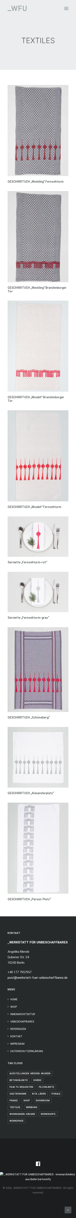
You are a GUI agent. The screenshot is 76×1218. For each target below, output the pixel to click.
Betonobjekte (19, 1080)
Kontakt (16, 1036)
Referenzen (18, 1029)
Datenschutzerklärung (26, 1051)
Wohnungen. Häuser (22, 1114)
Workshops (48, 1114)
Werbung (31, 1107)
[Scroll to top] (68, 1210)
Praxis (14, 1100)
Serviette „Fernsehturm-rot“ (27, 562)
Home (14, 999)
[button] (66, 8)
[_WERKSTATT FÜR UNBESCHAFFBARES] (17, 8)
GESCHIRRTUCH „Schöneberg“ (29, 717)
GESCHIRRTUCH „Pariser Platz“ (29, 899)
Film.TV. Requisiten (21, 1087)
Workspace (16, 1120)
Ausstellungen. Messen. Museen (30, 1073)
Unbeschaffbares (22, 1021)
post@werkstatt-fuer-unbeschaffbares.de (38, 978)
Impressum (17, 1043)
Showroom (43, 1100)
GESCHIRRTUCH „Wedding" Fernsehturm (36, 181)
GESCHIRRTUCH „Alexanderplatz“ (31, 793)
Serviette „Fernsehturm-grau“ (28, 617)
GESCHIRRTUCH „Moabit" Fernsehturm (34, 507)
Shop (13, 1006)
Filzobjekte (46, 1087)
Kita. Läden (39, 1093)
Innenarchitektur (22, 1014)
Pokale (56, 1093)
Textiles (15, 1107)
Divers (37, 1080)
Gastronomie (18, 1093)
